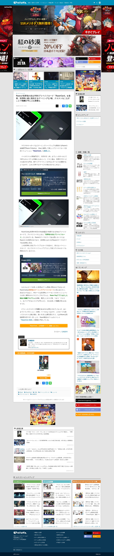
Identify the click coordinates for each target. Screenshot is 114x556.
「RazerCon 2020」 (27, 320)
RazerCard (29, 392)
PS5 (71, 3)
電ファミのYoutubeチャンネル (87, 405)
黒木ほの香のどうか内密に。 (42, 545)
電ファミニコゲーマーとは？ (84, 253)
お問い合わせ (16, 554)
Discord (80, 62)
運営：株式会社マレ (82, 263)
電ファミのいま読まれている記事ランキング (88, 118)
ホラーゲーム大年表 (40, 542)
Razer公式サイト (27, 226)
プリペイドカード (24, 394)
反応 (60, 106)
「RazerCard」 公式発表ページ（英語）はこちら (44, 326)
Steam (61, 3)
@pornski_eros (34, 347)
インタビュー (43, 3)
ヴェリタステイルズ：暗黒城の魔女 (33, 174)
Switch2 (67, 3)
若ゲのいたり (38, 535)
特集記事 (51, 3)
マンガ (56, 3)
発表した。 (47, 151)
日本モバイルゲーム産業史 (63, 540)
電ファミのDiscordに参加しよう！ (89, 410)
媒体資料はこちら (81, 256)
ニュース (22, 93)
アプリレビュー (81, 245)
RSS (92, 62)
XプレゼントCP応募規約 (83, 259)
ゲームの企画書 (61, 532)
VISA (35, 392)
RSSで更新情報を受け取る (86, 414)
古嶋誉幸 (65, 331)
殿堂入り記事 (35, 3)
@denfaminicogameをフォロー (87, 400)
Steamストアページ (44, 193)
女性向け (79, 242)
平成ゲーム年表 (61, 542)
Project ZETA (26, 260)
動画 (29, 3)
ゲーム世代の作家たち (40, 537)
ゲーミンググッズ (44, 392)
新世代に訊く (60, 535)
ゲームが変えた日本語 (40, 540)
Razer (21, 392)
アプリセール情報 (81, 121)
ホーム (17, 93)
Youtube (93, 59)
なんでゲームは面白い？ (63, 537)
